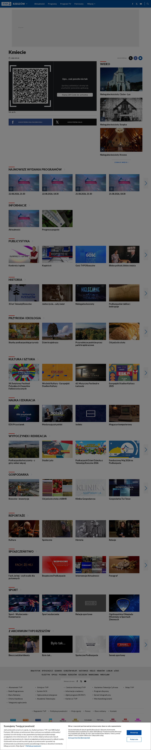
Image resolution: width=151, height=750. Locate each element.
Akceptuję (134, 732)
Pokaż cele (134, 739)
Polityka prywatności (33, 746)
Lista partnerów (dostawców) (79, 738)
